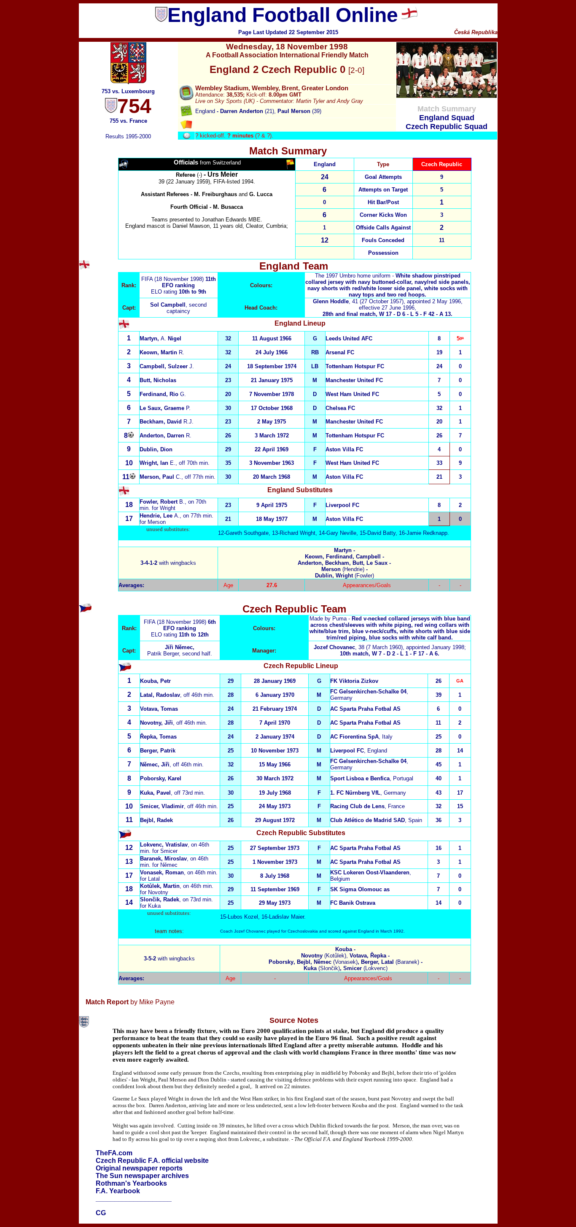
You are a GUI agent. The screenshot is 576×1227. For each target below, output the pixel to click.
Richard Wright (297, 533)
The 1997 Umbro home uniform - (387, 285)
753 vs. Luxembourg (128, 91)
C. (160, 477)
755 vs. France (128, 121)
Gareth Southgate (247, 533)
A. (160, 515)
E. (157, 463)
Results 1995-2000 (128, 136)
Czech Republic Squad (446, 126)
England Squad (446, 117)
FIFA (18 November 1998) (173, 279)
